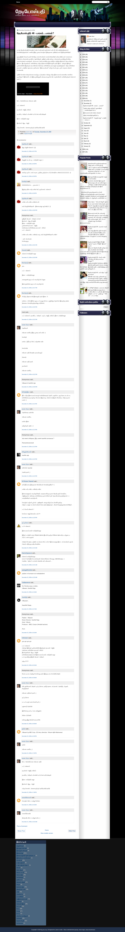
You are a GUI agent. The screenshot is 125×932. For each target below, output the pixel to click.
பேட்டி (18, 908)
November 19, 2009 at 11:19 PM (29, 446)
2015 (83, 83)
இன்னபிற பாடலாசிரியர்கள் (24, 858)
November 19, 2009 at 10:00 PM (29, 210)
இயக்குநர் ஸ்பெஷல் (22, 848)
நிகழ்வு (18, 884)
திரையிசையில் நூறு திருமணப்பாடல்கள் (91, 192)
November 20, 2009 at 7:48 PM (29, 792)
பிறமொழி (19, 901)
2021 (83, 67)
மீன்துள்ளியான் (26, 452)
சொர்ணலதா (20, 877)
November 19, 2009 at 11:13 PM (29, 429)
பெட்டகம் (19, 906)
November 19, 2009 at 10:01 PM (29, 245)
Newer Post (21, 831)
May (85, 136)
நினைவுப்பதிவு (20, 887)
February (86, 143)
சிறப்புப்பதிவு (20, 875)
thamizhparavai (27, 553)
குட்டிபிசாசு (25, 523)
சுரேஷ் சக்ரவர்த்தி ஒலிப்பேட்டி (91, 115)
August (86, 128)
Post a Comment (22, 826)
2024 (83, 59)
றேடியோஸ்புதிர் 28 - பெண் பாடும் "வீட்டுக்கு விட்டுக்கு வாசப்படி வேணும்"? (96, 259)
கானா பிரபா (29, 131)
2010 (83, 96)
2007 (83, 152)
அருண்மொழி (20, 846)
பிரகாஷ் (24, 250)
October (86, 123)
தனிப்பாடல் (19, 879)
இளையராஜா (20, 853)
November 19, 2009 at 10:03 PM (29, 257)
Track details (29, 93)
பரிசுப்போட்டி (20, 894)
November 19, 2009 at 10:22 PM (29, 319)
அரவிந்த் (24, 597)
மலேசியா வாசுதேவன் (22, 916)
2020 (83, 70)
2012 (83, 90)
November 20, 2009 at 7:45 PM (29, 753)
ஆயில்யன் (25, 144)
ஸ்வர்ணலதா (20, 923)
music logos (82, 929)
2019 (83, 72)
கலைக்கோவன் (26, 797)
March (85, 141)
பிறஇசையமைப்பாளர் (22, 899)
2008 (83, 149)
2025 (83, 57)
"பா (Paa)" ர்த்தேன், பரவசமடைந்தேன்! (98, 288)
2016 (83, 80)
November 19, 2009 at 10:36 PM (29, 386)
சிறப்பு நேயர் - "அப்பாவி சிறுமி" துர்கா (98, 202)
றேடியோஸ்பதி (30, 11)
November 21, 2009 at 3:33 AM (29, 804)
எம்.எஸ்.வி (19, 860)
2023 (83, 62)
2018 (83, 75)
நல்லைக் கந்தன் (21, 882)
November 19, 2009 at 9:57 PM (29, 151)
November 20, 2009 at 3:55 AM (29, 632)
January (86, 146)
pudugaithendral (27, 570)
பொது (18, 911)
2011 (83, 93)
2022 (83, 65)
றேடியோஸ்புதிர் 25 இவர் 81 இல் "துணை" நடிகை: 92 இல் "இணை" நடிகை (97, 244)
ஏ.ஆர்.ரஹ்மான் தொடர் (23, 865)
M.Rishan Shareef (27, 481)
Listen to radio (59, 929)
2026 (83, 54)
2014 (83, 85)
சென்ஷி (24, 181)
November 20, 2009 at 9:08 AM (29, 723)
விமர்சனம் (19, 918)
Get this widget (21, 93)
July (85, 130)
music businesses (90, 929)
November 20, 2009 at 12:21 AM (29, 564)
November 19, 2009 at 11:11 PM (29, 403)
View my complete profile (95, 43)
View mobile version (47, 833)
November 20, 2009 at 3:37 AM (29, 609)
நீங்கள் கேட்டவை (21, 889)
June (85, 133)
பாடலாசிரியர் (20, 896)
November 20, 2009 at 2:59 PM (29, 736)
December (86, 100)
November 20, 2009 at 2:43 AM (29, 592)
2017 (83, 77)
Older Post (72, 831)
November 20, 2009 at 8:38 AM (29, 677)
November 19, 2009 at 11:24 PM (29, 459)
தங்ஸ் (23, 729)
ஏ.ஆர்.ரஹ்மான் (21, 862)
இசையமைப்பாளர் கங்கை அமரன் (92, 113)
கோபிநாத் (25, 263)
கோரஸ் (18, 867)
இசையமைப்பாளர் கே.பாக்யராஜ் (96, 213)
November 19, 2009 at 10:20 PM (29, 307)
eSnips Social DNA (37, 93)
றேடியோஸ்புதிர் (28, 133)
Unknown (25, 638)
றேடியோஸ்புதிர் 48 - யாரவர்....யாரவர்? (93, 105)
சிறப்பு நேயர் (20, 870)
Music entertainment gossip (71, 929)
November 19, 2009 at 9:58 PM (29, 163)
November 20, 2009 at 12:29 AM (29, 577)
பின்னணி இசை (21, 904)
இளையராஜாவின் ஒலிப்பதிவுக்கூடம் (26, 855)
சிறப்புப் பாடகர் (20, 872)
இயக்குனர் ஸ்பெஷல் (22, 850)
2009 (83, 98)
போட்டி (18, 913)
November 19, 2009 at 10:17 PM (29, 287)
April (85, 138)
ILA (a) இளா (26, 392)
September (87, 125)
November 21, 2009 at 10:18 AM (29, 821)
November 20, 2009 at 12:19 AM (29, 547)
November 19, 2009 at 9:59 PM (29, 176)
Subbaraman (26, 582)
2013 (83, 88)
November (86, 103)
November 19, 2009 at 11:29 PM (29, 517)
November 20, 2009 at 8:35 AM (29, 665)
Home (18, 2)
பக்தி (18, 892)
